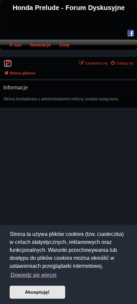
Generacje (40, 45)
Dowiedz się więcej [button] (34, 275)
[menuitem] (8, 63)
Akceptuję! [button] (37, 292)
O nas (15, 45)
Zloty (64, 45)
